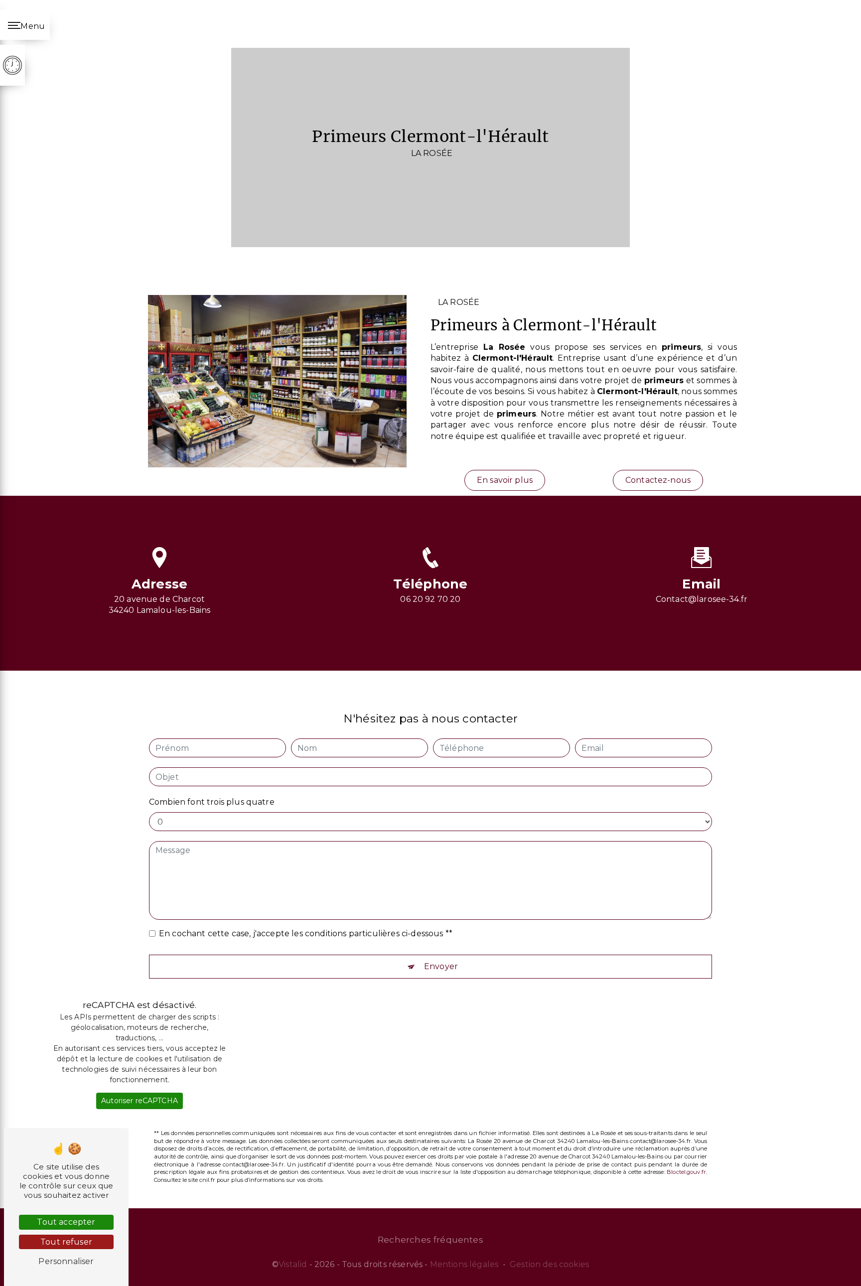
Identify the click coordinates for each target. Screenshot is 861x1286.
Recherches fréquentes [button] (430, 1239)
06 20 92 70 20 (430, 599)
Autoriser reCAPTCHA (139, 1100)
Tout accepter (66, 1222)
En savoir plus (505, 480)
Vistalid (293, 1264)
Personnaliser (66, 1261)
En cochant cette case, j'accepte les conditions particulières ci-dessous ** (305, 933)
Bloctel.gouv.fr (686, 1171)
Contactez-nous (658, 480)
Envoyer (441, 966)
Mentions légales (464, 1264)
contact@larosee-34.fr (701, 599)
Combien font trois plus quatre (212, 802)
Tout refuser (66, 1242)
